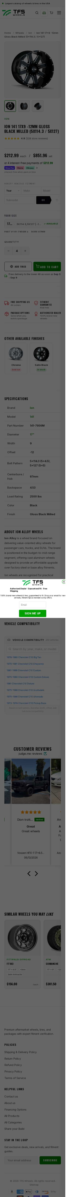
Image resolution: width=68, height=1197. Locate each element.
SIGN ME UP (33, 613)
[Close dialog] (64, 582)
